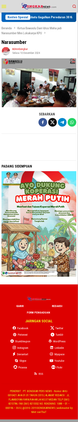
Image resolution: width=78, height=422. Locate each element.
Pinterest (23, 334)
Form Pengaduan (38, 312)
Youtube (59, 360)
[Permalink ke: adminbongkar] (6, 51)
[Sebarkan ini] (42, 122)
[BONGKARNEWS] (38, 6)
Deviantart (22, 354)
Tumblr (59, 334)
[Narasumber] (39, 82)
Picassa (22, 367)
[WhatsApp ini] (72, 122)
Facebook (22, 328)
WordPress (59, 341)
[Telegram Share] (62, 122)
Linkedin (59, 347)
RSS (41, 373)
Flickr (59, 367)
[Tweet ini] (52, 122)
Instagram (22, 347)
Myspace (59, 354)
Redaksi (57, 306)
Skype (22, 360)
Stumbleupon (22, 341)
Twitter (59, 328)
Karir (20, 306)
